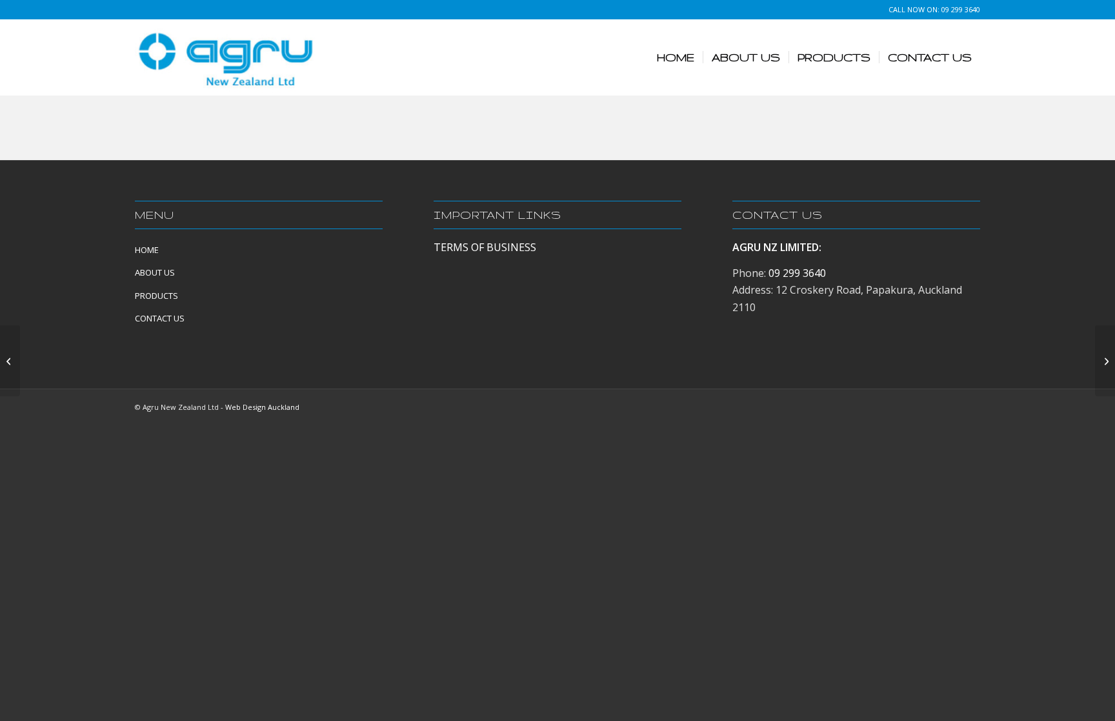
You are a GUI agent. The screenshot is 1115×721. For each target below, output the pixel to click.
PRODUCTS (156, 295)
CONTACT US (160, 318)
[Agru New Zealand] (226, 57)
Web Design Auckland (262, 407)
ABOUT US (155, 272)
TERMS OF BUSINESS (485, 247)
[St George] (10, 360)
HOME (147, 250)
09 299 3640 (960, 9)
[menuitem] (675, 57)
